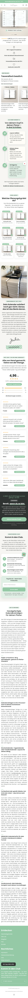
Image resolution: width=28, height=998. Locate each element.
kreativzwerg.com (16, 988)
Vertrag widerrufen (8, 964)
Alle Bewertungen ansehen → (14, 396)
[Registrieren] (24, 981)
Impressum (4, 952)
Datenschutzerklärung (7, 955)
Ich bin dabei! (14, 589)
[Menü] (1, 5)
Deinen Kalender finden (14, 519)
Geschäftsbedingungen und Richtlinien (14, 991)
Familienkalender (16, 773)
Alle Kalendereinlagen (7, 84)
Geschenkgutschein (6, 934)
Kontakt (3, 944)
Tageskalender (22, 764)
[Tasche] (26, 5)
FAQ (2, 942)
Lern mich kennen (14, 347)
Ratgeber (4, 939)
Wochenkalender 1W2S (9, 756)
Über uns (3, 936)
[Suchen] (4, 5)
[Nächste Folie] (25, 98)
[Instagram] (14, 995)
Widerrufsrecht (5, 960)
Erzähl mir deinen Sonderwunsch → (14, 186)
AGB (2, 958)
